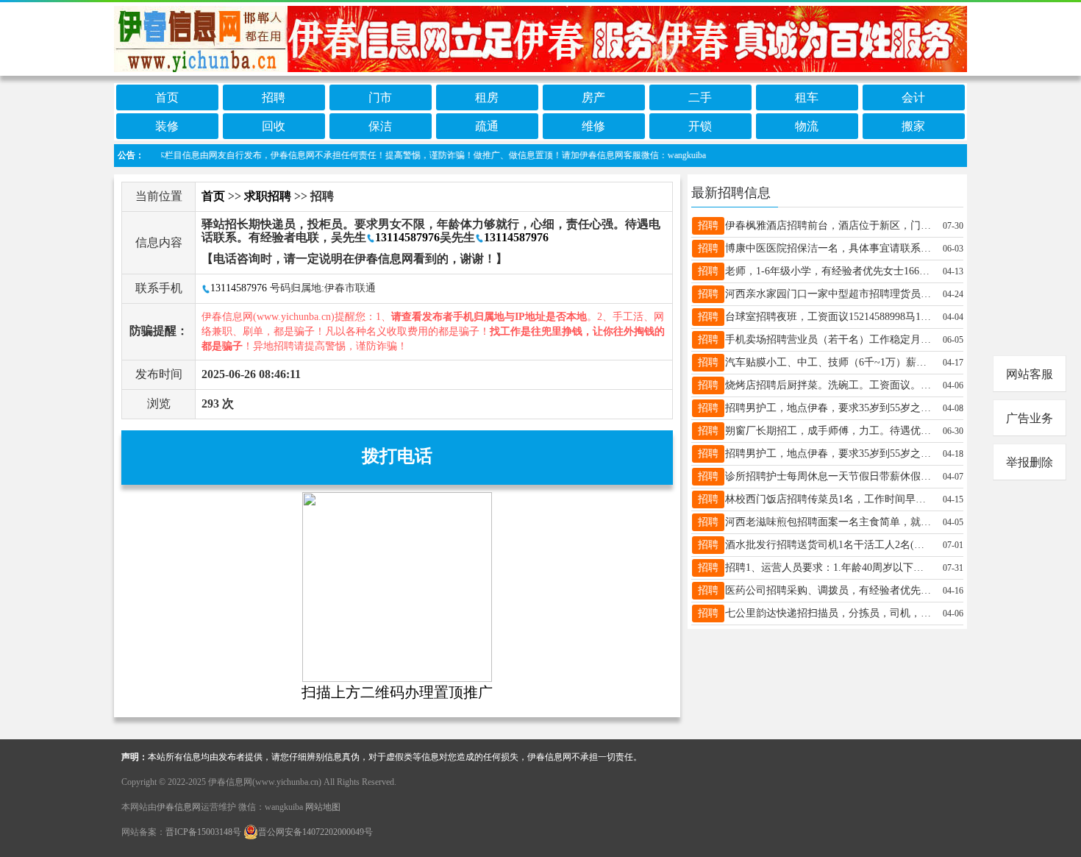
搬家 (913, 126)
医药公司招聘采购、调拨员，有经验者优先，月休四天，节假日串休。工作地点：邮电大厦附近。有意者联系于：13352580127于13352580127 (828, 590)
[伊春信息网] (540, 38)
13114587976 (407, 237)
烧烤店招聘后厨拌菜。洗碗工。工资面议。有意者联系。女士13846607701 (828, 385)
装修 (167, 126)
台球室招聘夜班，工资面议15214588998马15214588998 (828, 316)
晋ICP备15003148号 (203, 832)
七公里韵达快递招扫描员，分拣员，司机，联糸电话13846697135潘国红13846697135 (828, 613)
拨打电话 (397, 456)
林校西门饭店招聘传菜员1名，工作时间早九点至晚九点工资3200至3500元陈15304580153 (828, 499)
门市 (380, 97)
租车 (806, 97)
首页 (167, 97)
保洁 (380, 126)
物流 (806, 126)
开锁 (700, 126)
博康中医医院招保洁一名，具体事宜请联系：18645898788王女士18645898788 (828, 248)
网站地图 (322, 807)
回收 (273, 126)
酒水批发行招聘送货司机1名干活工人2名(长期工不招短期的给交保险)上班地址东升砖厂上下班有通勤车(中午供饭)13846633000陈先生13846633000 (828, 544)
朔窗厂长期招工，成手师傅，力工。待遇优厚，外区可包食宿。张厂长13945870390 (828, 430)
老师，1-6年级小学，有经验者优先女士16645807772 (828, 271)
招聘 (273, 97)
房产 (593, 97)
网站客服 (1029, 374)
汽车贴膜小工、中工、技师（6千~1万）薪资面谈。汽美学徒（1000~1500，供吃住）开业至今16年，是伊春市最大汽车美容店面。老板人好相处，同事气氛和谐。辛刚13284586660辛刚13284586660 (828, 362)
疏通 (487, 126)
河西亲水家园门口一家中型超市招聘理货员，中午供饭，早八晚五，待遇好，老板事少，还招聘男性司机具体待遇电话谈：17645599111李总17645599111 (828, 293)
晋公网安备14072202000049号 (315, 832)
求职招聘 (267, 196)
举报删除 (1029, 462)
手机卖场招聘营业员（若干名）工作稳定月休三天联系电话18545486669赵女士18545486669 (828, 339)
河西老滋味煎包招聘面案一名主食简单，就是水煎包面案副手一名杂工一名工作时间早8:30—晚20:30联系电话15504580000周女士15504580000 (828, 521)
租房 (487, 97)
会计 (913, 97)
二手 (700, 97)
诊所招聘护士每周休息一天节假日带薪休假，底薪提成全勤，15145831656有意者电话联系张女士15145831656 (828, 476)
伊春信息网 (179, 807)
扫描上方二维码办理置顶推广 (397, 692)
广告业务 (1029, 418)
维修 (593, 126)
